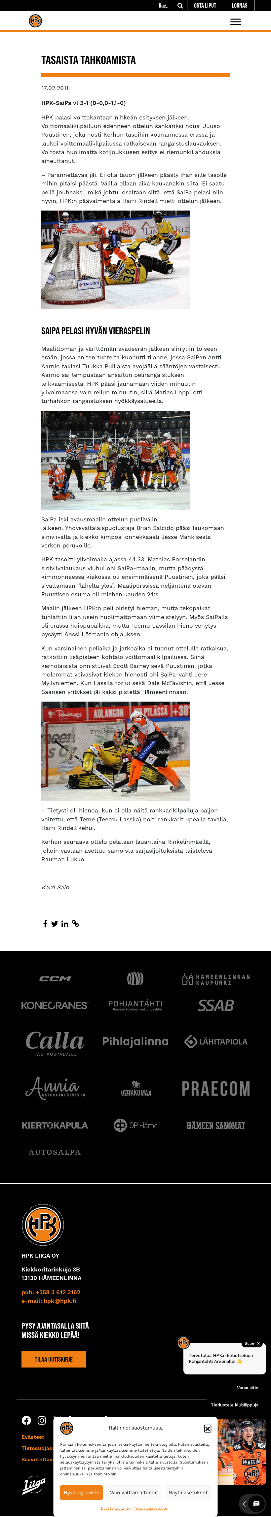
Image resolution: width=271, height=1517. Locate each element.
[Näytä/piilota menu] (235, 21)
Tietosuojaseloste (150, 1508)
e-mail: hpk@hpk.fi (48, 1301)
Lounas (240, 5)
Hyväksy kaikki (81, 1493)
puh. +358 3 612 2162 (50, 1292)
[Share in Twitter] (54, 924)
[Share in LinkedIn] (64, 924)
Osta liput (205, 5)
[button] (208, 1428)
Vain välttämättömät (134, 1493)
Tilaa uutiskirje (54, 1359)
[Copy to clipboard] (75, 924)
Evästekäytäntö (116, 1508)
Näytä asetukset (188, 1493)
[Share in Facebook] (45, 924)
